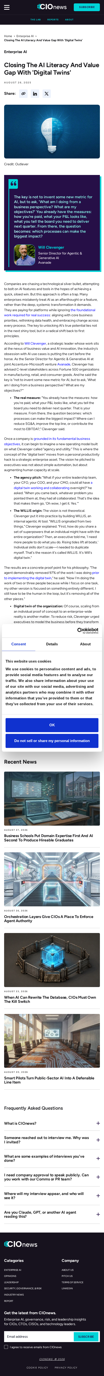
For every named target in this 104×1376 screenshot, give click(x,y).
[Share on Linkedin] (35, 93)
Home (8, 36)
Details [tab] (52, 644)
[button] (6, 7)
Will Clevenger (35, 343)
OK (52, 725)
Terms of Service (72, 1282)
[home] (52, 7)
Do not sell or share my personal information (52, 741)
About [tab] (85, 644)
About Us (68, 1270)
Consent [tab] (18, 644)
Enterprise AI (25, 36)
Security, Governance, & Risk (23, 1288)
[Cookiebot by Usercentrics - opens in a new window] (77, 631)
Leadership (11, 1282)
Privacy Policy (66, 1367)
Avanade (63, 364)
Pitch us (67, 1276)
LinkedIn (67, 1288)
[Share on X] (47, 93)
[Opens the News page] (52, 799)
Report (8, 1301)
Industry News (14, 1294)
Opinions (10, 1276)
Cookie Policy (37, 1367)
